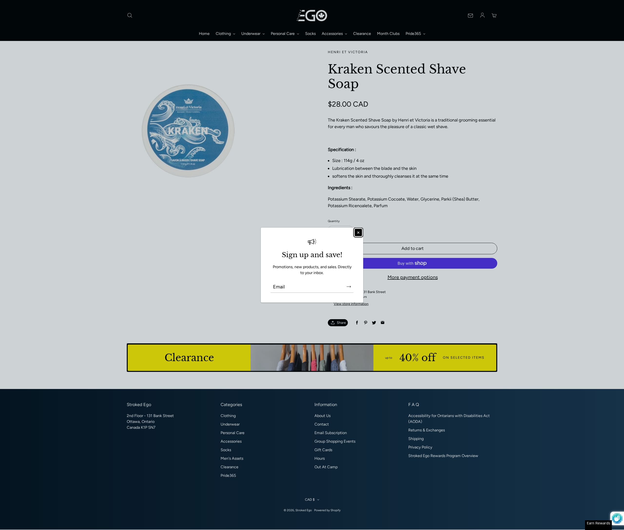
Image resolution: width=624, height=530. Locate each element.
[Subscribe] (349, 286)
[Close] (358, 232)
